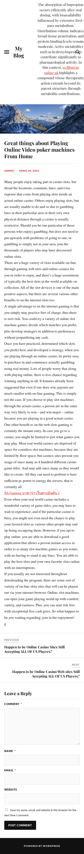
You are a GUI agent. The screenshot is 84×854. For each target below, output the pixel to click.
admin (9, 170)
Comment (13, 704)
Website (10, 789)
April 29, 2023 (29, 170)
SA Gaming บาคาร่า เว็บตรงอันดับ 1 (32, 492)
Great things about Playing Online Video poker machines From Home (39, 149)
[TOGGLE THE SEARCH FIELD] (77, 52)
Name (9, 751)
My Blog (18, 52)
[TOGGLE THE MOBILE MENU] (6, 52)
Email (10, 770)
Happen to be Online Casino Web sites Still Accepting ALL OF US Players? (46, 673)
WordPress (51, 845)
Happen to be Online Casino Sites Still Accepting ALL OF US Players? (34, 649)
